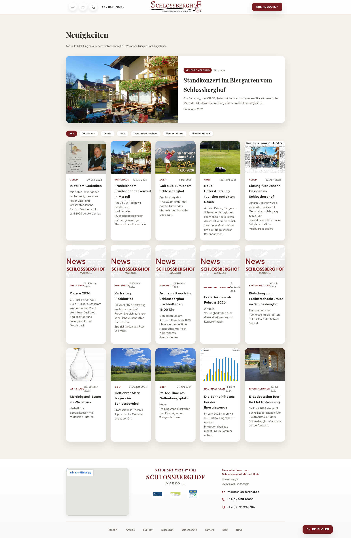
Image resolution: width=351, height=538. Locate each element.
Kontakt (113, 529)
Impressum (167, 529)
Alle (71, 133)
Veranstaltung (175, 133)
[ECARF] (193, 494)
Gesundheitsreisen (146, 133)
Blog (225, 529)
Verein (107, 133)
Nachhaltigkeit (201, 133)
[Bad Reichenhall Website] (158, 494)
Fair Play (147, 529)
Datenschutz (189, 529)
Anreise (130, 529)
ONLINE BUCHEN (267, 6)
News (239, 529)
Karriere (209, 529)
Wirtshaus (88, 133)
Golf (122, 133)
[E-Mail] (83, 7)
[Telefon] (93, 7)
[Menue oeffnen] (73, 7)
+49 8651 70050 (113, 7)
